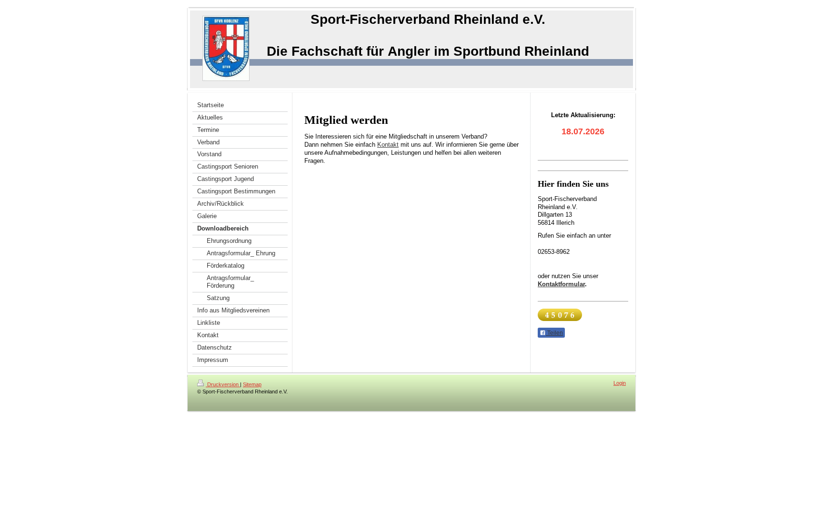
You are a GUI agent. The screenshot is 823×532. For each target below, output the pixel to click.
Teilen (554, 333)
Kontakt (388, 144)
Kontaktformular (561, 284)
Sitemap (252, 384)
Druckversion (223, 384)
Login (619, 383)
